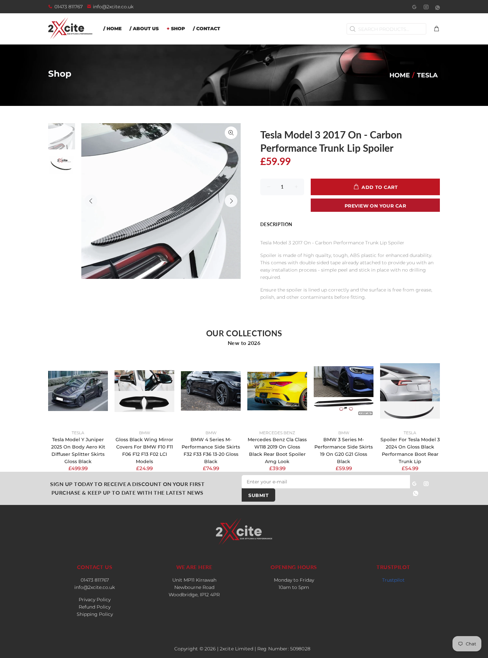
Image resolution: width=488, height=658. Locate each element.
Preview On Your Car (375, 206)
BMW (144, 432)
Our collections (244, 333)
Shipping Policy (95, 614)
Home (399, 75)
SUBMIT (258, 495)
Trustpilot (393, 580)
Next (231, 201)
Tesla (78, 432)
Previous (91, 201)
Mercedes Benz (277, 432)
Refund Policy (95, 607)
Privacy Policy (95, 600)
